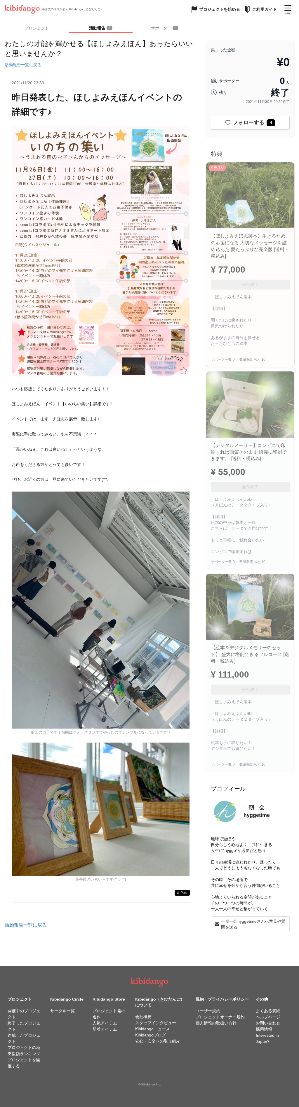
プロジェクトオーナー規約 (220, 1017)
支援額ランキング (24, 1053)
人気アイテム (105, 1023)
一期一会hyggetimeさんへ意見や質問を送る (253, 924)
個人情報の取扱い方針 (216, 1023)
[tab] (101, 28)
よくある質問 (268, 1010)
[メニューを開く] (287, 9)
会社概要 (143, 1016)
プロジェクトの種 (24, 1047)
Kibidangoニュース (152, 1029)
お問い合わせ (268, 1023)
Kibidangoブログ (150, 1035)
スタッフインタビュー (155, 1022)
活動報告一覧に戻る (23, 64)
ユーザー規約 (208, 1010)
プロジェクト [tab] (37, 28)
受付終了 (250, 284)
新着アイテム (105, 1029)
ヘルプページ (268, 1017)
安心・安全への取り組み (157, 1041)
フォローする (252, 122)
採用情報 (264, 1029)
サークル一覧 (62, 1010)
